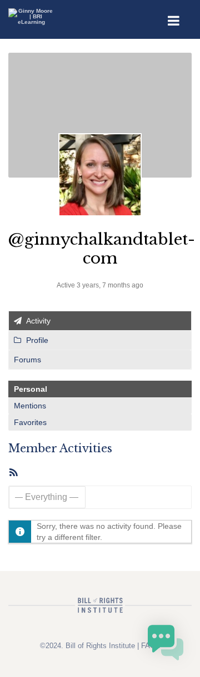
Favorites (30, 422)
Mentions (30, 405)
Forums (27, 359)
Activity (37, 320)
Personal (30, 389)
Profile (36, 340)
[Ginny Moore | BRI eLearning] (31, 13)
